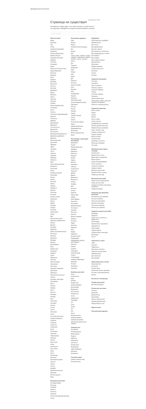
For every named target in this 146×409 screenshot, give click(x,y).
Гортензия (74, 171)
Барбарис (74, 149)
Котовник (53, 194)
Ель (72, 311)
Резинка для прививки (98, 207)
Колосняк (53, 181)
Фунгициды (94, 234)
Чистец (52, 366)
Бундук (73, 51)
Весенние (94, 71)
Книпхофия (53, 175)
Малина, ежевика (76, 216)
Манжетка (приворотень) (57, 220)
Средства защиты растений (101, 211)
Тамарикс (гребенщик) (77, 259)
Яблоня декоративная (77, 133)
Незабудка (53, 251)
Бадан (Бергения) (55, 71)
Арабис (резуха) (55, 55)
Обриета (53, 253)
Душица (52, 225)
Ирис (51, 162)
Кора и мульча (95, 159)
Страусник (53, 325)
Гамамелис (74, 164)
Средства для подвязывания (100, 180)
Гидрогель (94, 215)
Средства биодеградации (99, 161)
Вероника (53, 94)
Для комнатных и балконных (100, 51)
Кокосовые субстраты (98, 249)
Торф (93, 242)
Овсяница (53, 192)
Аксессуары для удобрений (99, 40)
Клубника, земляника (56, 279)
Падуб (73, 223)
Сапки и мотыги (96, 121)
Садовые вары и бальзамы (99, 232)
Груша (73, 76)
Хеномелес (74, 266)
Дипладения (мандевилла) (58, 134)
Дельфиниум (54, 123)
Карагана (73, 80)
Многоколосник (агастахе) (58, 68)
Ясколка (52, 292)
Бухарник (53, 227)
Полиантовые (75, 345)
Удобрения (95, 38)
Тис (72, 302)
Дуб (72, 78)
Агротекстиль (95, 153)
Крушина (73, 89)
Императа (53, 160)
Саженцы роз (75, 327)
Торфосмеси (95, 247)
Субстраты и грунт (98, 240)
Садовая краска (96, 230)
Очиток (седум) (55, 262)
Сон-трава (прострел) (56, 316)
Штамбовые (74, 353)
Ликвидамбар (75, 93)
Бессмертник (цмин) (56, 359)
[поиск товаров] (94, 33)
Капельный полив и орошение (100, 270)
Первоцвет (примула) (56, 268)
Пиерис (73, 232)
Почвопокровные (76, 331)
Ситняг (52, 309)
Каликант (73, 188)
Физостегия (53, 342)
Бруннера (53, 81)
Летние (93, 73)
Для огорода (95, 58)
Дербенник (53, 125)
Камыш (52, 183)
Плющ (52, 398)
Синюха (52, 305)
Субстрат (94, 245)
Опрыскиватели (96, 264)
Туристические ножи (97, 98)
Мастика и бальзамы (97, 203)
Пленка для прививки (97, 205)
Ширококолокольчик (56, 370)
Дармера (53, 120)
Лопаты (93, 115)
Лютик (52, 151)
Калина (73, 190)
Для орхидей (95, 258)
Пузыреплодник (75, 236)
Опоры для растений (97, 183)
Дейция (73, 173)
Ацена (52, 66)
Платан (73, 109)
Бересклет (74, 151)
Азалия (73, 145)
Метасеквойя (75, 287)
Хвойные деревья (76, 317)
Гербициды (94, 213)
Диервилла (74, 177)
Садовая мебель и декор (98, 172)
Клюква (73, 182)
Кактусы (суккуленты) (98, 299)
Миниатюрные (75, 334)
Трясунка (53, 338)
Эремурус (53, 144)
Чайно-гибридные (76, 349)
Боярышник (74, 67)
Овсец (52, 97)
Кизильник (74, 201)
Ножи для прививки (97, 89)
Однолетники (96, 307)
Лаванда (53, 205)
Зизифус (73, 184)
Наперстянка (54, 249)
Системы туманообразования (100, 272)
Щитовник (53, 372)
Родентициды (95, 228)
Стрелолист (54, 327)
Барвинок (53, 75)
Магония (73, 214)
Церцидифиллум (76, 128)
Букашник (53, 42)
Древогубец (53, 129)
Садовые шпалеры (97, 189)
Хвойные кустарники (77, 319)
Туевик (73, 306)
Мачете (93, 117)
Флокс (52, 344)
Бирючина (74, 153)
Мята (52, 246)
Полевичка (53, 118)
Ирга (72, 186)
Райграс (52, 288)
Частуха (52, 361)
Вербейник (53, 90)
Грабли (93, 112)
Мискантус (53, 233)
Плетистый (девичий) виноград (59, 396)
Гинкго (73, 274)
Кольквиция (74, 203)
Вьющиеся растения (57, 381)
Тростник (53, 259)
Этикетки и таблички (97, 166)
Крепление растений (98, 178)
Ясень (73, 135)
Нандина (73, 218)
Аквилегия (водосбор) (57, 49)
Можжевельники (76, 315)
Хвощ (52, 351)
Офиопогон (53, 257)
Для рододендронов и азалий (100, 53)
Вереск (52, 92)
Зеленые (94, 290)
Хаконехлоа (54, 346)
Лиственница (75, 291)
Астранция (53, 64)
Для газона (94, 44)
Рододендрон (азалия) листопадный (77, 241)
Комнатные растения (98, 288)
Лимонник (53, 394)
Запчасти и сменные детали (99, 104)
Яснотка (52, 112)
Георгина (53, 153)
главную (72, 28)
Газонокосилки (95, 138)
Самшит (73, 246)
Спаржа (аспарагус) (56, 318)
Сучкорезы (94, 83)
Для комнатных (96, 256)
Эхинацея (53, 149)
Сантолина (53, 301)
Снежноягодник (75, 253)
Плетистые (74, 342)
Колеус (52, 179)
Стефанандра (75, 257)
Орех (72, 70)
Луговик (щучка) (55, 375)
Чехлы (93, 236)
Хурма (73, 124)
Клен (72, 87)
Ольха (73, 61)
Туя (72, 309)
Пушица (52, 285)
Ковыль (52, 177)
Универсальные (96, 42)
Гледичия (74, 65)
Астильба (53, 62)
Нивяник (52, 190)
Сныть (52, 314)
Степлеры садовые (97, 94)
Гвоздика (53, 101)
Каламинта (53, 166)
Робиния (73, 111)
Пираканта (74, 234)
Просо (52, 283)
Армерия (53, 60)
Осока (52, 255)
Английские (74, 329)
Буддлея (73, 155)
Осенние (94, 75)
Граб (72, 74)
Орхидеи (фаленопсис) (98, 301)
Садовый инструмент (99, 79)
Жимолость (74, 179)
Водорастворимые (96, 66)
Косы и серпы (95, 119)
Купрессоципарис (76, 285)
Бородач (53, 79)
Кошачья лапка (55, 197)
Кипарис (73, 280)
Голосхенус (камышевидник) (59, 114)
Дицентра (53, 138)
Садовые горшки (96, 168)
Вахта (52, 77)
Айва (72, 40)
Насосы (93, 274)
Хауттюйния (54, 348)
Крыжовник (74, 142)
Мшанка (52, 242)
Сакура (73, 113)
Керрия (73, 197)
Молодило (53, 238)
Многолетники (55, 38)
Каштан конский (75, 85)
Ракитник (73, 244)
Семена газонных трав (77, 359)
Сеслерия (53, 303)
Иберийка (53, 157)
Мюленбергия (54, 244)
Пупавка (52, 296)
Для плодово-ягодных (98, 60)
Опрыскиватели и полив (100, 262)
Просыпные (94, 64)
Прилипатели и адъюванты (99, 223)
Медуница (53, 229)
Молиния (53, 236)
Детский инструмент (97, 284)
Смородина (74, 251)
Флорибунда (74, 347)
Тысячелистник (55, 127)
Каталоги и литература (99, 278)
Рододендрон (75, 238)
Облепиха (74, 98)
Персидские (74, 340)
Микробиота (74, 289)
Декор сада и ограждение (99, 157)
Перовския (53, 272)
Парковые (74, 338)
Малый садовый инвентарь (99, 125)
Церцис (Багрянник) (77, 126)
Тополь (73, 117)
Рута (51, 299)
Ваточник (53, 88)
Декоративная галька (97, 155)
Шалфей (53, 368)
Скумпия (73, 248)
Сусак (52, 329)
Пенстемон (53, 266)
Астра (52, 47)
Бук (72, 49)
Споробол (53, 322)
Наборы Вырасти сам (97, 303)
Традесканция (54, 335)
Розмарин (53, 294)
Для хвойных (95, 55)
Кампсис (53, 389)
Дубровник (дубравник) (57, 136)
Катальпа (74, 83)
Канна (52, 170)
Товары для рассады (97, 174)
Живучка (53, 116)
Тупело (73, 119)
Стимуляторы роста (97, 68)
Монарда (53, 240)
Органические (95, 62)
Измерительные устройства (99, 128)
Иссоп (52, 110)
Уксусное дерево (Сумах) (78, 102)
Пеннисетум (54, 264)
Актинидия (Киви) (55, 383)
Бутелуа (53, 86)
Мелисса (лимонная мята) (58, 231)
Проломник (53, 270)
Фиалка (52, 340)
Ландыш (52, 186)
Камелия (73, 192)
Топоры (93, 92)
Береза (73, 44)
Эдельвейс (53, 142)
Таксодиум (74, 300)
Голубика (73, 210)
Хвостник (53, 99)
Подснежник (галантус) (57, 275)
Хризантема (54, 355)
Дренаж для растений (98, 170)
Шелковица (74, 130)
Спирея (73, 255)
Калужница (53, 168)
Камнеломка (54, 212)
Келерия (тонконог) (56, 173)
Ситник (52, 307)
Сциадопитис (75, 298)
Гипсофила (53, 107)
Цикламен (53, 357)
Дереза (73, 175)
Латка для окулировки (98, 201)
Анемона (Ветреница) (56, 53)
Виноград (53, 385)
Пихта (72, 313)
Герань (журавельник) (57, 105)
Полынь (52, 277)
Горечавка (53, 333)
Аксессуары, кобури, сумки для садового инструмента (101, 101)
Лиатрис (52, 207)
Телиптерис (53, 331)
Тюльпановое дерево (77, 122)
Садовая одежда (96, 134)
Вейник (52, 203)
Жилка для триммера (97, 143)
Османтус (74, 221)
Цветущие (94, 292)
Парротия (74, 227)
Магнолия (74, 212)
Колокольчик (54, 131)
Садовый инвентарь (98, 108)
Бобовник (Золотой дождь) (79, 47)
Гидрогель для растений (98, 251)
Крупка (52, 201)
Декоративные (95, 295)
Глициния (53, 387)
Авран (52, 40)
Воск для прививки (97, 198)
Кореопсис (53, 188)
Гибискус (73, 166)
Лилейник (53, 210)
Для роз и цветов (96, 49)
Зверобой (53, 155)
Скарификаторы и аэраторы (99, 123)
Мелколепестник (55, 140)
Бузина (73, 158)
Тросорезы (94, 96)
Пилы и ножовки (96, 85)
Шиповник (74, 351)
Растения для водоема (99, 311)
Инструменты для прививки (99, 196)
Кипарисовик (75, 283)
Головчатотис (75, 169)
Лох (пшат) (74, 208)
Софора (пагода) (76, 115)
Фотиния (73, 264)
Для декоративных (97, 47)
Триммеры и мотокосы (98, 141)
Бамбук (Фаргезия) (76, 147)
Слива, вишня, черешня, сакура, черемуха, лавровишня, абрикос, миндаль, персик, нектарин (81, 57)
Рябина (73, 72)
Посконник (53, 312)
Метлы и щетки (96, 136)
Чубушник (74, 268)
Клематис (53, 391)
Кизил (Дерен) (75, 199)
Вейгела (73, 162)
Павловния (74, 104)
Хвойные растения (77, 272)
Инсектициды (95, 221)
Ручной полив (95, 268)
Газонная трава (76, 357)
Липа (72, 91)
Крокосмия (53, 199)
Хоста (52, 353)
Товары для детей (97, 282)
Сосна (73, 296)
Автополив (94, 266)
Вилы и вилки (95, 110)
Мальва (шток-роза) (56, 218)
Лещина (73, 96)
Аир (51, 44)
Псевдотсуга (75, 293)
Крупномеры (95, 297)
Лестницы (94, 145)
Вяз (72, 63)
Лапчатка (73, 225)
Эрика (52, 147)
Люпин (52, 214)
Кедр (72, 278)
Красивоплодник (76, 205)
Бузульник (53, 84)
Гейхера (52, 103)
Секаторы (94, 81)
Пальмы (73, 106)
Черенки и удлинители (98, 132)
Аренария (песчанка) (56, 58)
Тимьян (52, 364)
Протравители (95, 226)
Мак (51, 216)
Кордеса (73, 336)
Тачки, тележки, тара (97, 130)
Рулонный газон (76, 361)
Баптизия (53, 73)
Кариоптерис (75, 195)
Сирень (73, 160)
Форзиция (74, 261)
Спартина (53, 320)
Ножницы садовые (96, 87)
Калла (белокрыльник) (57, 164)
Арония (73, 42)
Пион (72, 229)
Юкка (52, 377)
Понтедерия (54, 281)
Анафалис (53, 51)
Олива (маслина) (76, 100)
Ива (72, 53)
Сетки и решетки (96, 164)
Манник (52, 222)
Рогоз (52, 290)
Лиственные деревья (78, 38)
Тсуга (72, 304)
